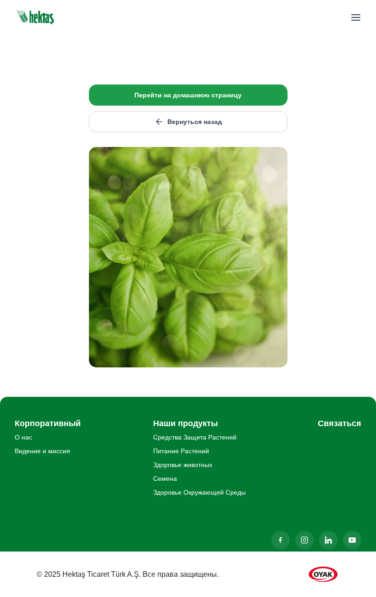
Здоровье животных (182, 464)
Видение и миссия (42, 451)
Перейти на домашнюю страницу (188, 95)
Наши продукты (185, 423)
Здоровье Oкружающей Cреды (199, 492)
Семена (165, 478)
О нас (23, 437)
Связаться (339, 423)
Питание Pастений (181, 451)
